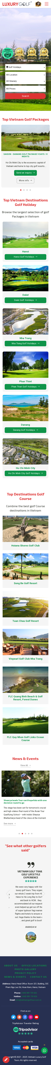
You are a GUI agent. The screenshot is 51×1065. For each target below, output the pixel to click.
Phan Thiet (25, 381)
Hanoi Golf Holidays (24, 257)
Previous (4, 55)
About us (11, 965)
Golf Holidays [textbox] (15, 67)
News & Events (15, 976)
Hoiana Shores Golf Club (25, 545)
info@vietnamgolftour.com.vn (28, 1000)
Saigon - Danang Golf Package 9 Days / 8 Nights (25, 155)
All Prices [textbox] (10, 88)
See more (8, 823)
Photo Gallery (25, 969)
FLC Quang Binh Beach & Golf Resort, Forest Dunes (25, 698)
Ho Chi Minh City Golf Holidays (24, 473)
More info (24, 180)
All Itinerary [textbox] (11, 81)
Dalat (25, 294)
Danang (25, 424)
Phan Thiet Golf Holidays (24, 386)
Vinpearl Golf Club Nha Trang (25, 658)
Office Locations (34, 965)
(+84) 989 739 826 (29, 993)
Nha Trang (26, 338)
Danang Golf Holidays (24, 430)
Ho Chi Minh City (25, 468)
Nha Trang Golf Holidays (24, 343)
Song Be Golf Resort (25, 583)
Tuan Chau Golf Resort (25, 620)
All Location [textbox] (11, 75)
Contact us (38, 976)
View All (24, 765)
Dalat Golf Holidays (24, 300)
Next (47, 55)
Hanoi (25, 251)
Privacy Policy (25, 973)
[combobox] (25, 67)
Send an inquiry (24, 173)
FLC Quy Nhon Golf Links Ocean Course (25, 739)
